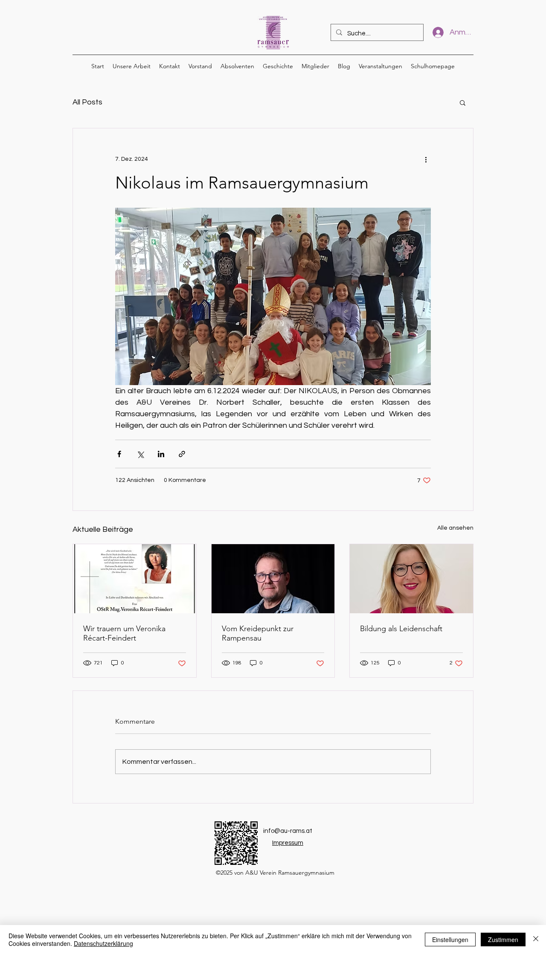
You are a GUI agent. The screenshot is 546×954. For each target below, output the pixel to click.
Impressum (287, 843)
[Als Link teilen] (182, 454)
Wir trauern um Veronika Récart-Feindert (124, 633)
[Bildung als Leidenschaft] (411, 578)
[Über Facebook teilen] (119, 454)
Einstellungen (450, 939)
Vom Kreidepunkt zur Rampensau (257, 633)
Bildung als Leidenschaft (401, 628)
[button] (463, 102)
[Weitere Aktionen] (426, 159)
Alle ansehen (455, 528)
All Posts (87, 102)
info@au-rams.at (287, 831)
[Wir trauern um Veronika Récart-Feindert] (134, 578)
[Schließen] (536, 939)
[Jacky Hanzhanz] (273, 578)
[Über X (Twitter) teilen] (140, 454)
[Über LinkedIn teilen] (161, 454)
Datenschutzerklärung (103, 943)
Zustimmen (503, 939)
